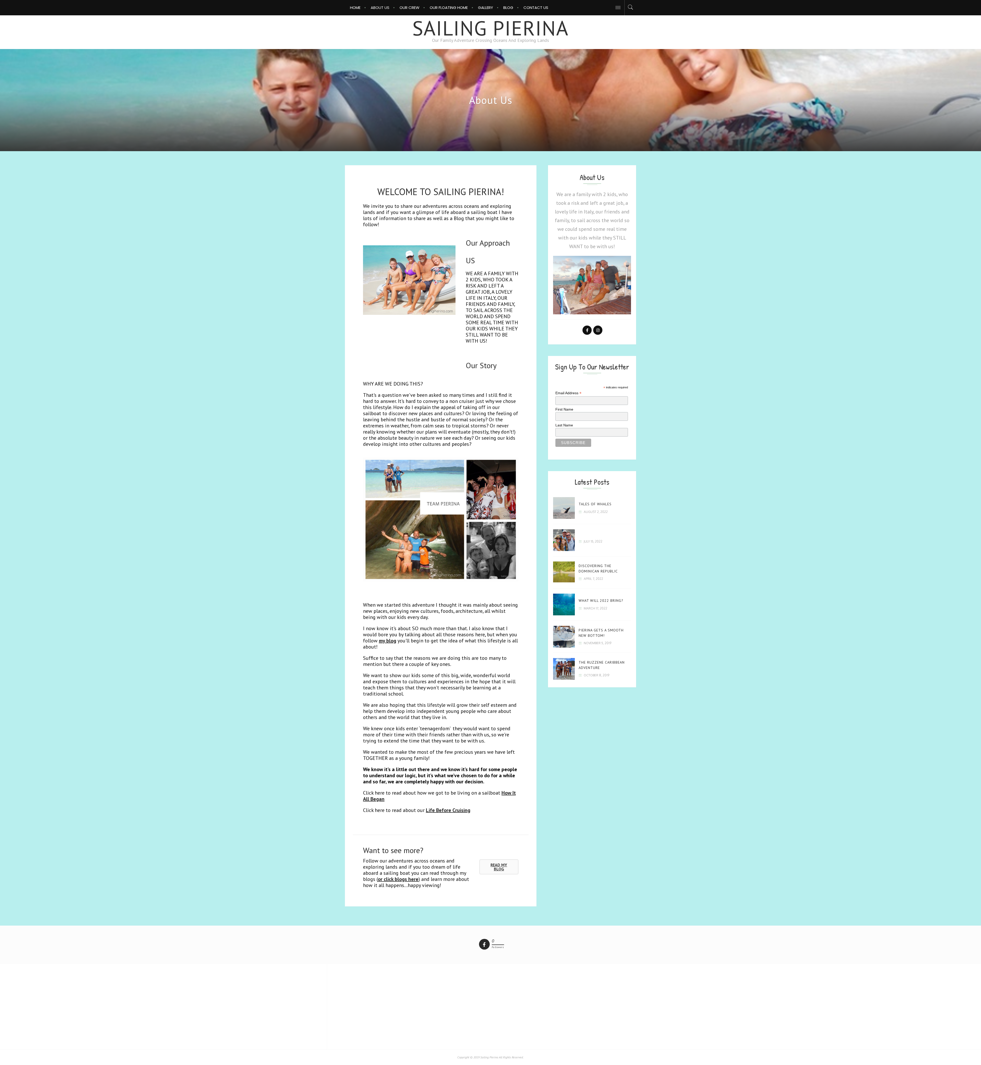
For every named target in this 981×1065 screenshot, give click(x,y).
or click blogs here (398, 879)
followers (498, 947)
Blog (508, 7)
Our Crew (409, 7)
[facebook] (484, 944)
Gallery (485, 7)
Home (355, 7)
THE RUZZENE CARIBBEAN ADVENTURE (602, 665)
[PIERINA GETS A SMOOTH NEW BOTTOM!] (564, 637)
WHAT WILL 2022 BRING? (601, 600)
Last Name (564, 425)
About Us (380, 7)
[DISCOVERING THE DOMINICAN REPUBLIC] (564, 572)
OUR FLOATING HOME (449, 7)
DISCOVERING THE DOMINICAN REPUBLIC (598, 568)
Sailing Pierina (490, 28)
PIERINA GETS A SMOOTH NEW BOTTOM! (601, 633)
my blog (387, 640)
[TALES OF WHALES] (564, 508)
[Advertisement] (490, 1006)
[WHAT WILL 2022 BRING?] (564, 604)
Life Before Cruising (448, 810)
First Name (564, 409)
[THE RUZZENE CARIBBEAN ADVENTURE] (564, 669)
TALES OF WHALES (595, 504)
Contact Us (535, 7)
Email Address (568, 393)
